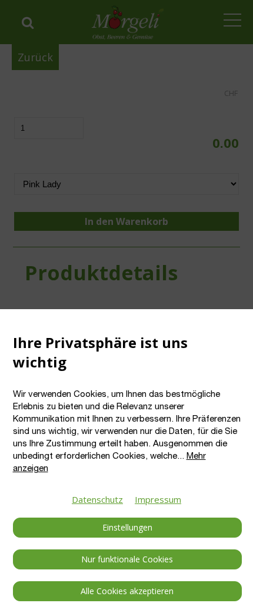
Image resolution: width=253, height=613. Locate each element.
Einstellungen (127, 527)
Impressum (158, 499)
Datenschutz (97, 499)
